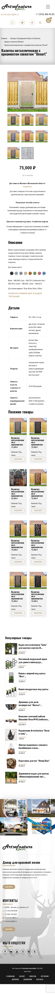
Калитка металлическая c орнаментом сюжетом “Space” (17, 546)
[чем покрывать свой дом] (41, 808)
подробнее (27, 187)
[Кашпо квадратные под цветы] (11, 692)
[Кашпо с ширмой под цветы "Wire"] (11, 678)
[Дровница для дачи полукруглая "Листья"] (11, 706)
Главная (4, 38)
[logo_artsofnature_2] (17, 847)
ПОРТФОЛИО (45, 976)
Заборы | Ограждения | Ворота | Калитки (25, 38)
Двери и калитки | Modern (14, 42)
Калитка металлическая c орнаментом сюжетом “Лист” (37, 597)
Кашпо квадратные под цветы (33, 689)
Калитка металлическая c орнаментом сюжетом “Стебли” (37, 546)
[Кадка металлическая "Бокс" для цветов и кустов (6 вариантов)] (11, 649)
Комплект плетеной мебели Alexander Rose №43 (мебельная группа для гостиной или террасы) (34, 718)
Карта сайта (27, 971)
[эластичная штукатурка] (14, 826)
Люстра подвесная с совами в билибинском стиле (33, 746)
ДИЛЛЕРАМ (15, 979)
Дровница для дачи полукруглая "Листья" (29, 703)
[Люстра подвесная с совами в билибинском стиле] (11, 749)
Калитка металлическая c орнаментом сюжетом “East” (17, 443)
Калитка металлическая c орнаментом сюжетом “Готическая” (17, 494)
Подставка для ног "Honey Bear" (34, 760)
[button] (41, 75)
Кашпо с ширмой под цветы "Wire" (32, 675)
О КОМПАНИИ (10, 976)
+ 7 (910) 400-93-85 (45, 14)
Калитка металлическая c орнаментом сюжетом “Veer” (37, 443)
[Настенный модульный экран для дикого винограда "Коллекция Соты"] (11, 663)
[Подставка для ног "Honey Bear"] (11, 763)
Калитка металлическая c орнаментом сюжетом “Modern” (17, 597)
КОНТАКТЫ (39, 979)
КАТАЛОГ (22, 976)
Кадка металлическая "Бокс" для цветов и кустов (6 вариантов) (33, 646)
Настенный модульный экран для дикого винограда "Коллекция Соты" (33, 660)
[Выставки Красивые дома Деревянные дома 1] (41, 826)
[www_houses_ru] (14, 808)
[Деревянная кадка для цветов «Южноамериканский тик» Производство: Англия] (11, 778)
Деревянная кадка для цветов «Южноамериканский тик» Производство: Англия (34, 775)
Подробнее (18, 459)
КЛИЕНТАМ (32, 976)
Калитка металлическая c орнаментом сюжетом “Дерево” (37, 494)
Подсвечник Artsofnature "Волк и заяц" (34, 732)
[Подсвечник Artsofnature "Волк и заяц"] (11, 735)
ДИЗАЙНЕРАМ (27, 979)
